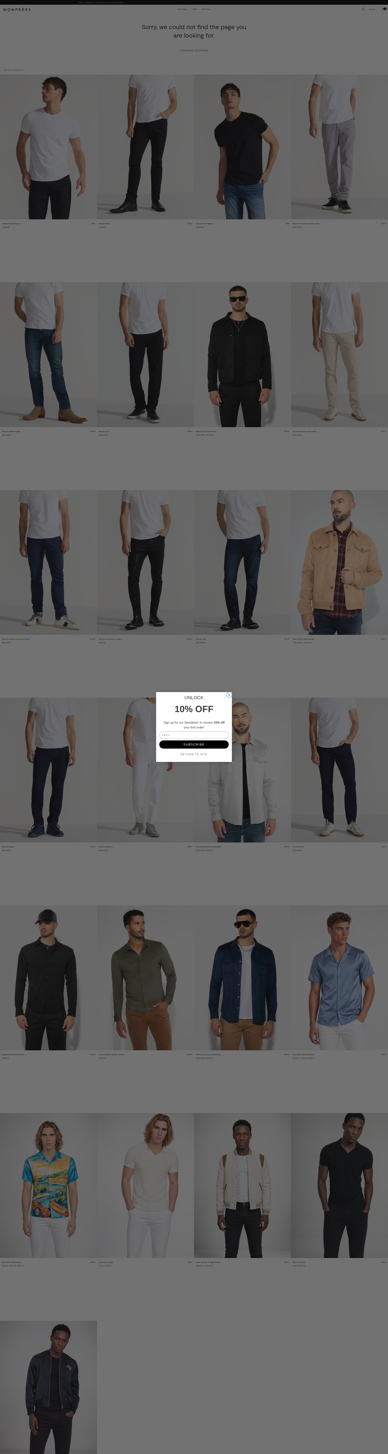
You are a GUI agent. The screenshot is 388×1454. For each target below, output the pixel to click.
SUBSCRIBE (194, 744)
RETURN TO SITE (194, 754)
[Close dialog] (229, 694)
